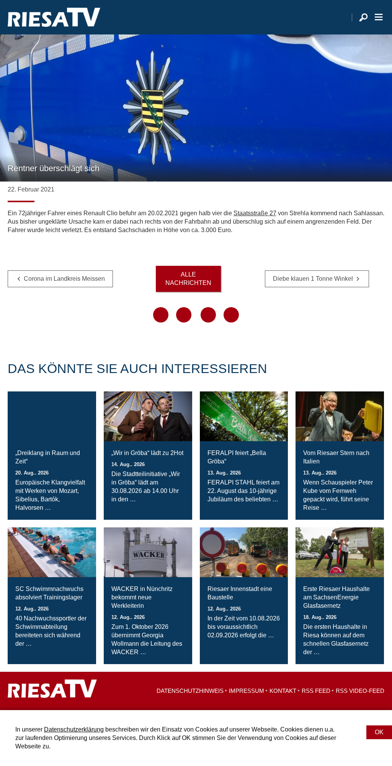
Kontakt (283, 690)
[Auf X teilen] (183, 314)
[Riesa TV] (54, 17)
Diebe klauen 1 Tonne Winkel (313, 278)
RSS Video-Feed (360, 690)
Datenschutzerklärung (74, 729)
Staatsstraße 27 (255, 213)
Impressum (246, 690)
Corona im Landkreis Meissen (64, 278)
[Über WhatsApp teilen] (208, 314)
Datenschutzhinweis (190, 690)
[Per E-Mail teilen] (231, 314)
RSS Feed (316, 690)
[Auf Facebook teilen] (160, 314)
